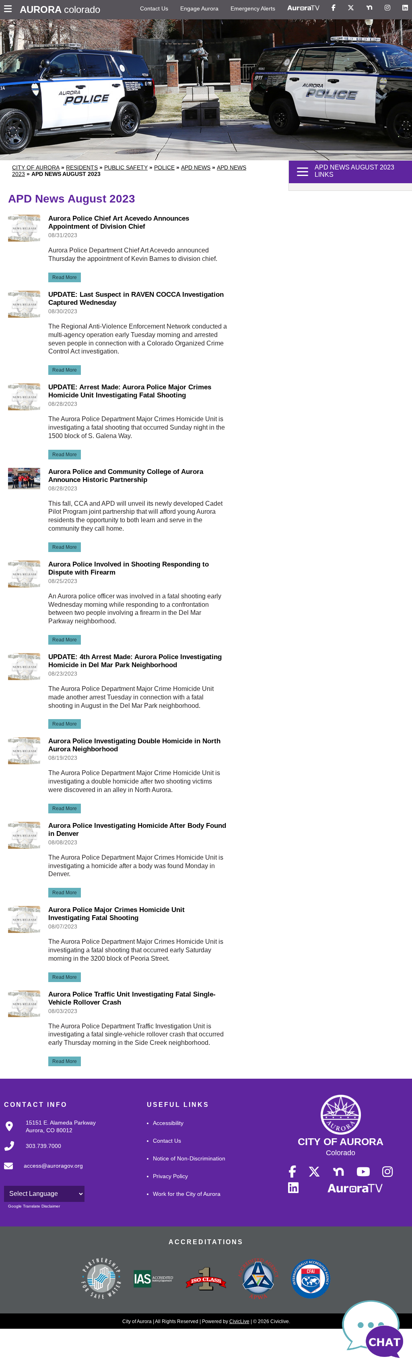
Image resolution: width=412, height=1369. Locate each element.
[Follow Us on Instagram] (387, 8)
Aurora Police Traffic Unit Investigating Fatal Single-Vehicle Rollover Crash (132, 998)
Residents (82, 167)
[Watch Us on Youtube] (363, 1172)
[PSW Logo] (101, 1279)
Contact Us (154, 8)
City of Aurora (36, 167)
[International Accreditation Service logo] (154, 1279)
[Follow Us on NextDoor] (369, 8)
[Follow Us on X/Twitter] (351, 8)
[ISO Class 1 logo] (206, 1279)
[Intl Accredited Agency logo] (310, 1280)
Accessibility (168, 1123)
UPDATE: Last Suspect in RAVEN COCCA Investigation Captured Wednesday (136, 298)
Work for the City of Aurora (186, 1194)
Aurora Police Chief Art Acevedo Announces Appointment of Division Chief (118, 222)
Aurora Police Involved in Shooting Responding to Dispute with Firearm (128, 568)
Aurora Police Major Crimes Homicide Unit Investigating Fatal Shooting (116, 914)
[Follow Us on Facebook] (334, 8)
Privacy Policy (170, 1176)
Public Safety (126, 167)
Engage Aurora (199, 8)
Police (164, 167)
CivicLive (239, 1321)
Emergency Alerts (253, 8)
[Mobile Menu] (10, 9)
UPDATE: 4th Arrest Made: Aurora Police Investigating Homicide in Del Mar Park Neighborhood (135, 661)
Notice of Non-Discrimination (189, 1158)
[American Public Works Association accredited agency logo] (258, 1279)
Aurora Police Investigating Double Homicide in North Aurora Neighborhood (134, 745)
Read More (62, 276)
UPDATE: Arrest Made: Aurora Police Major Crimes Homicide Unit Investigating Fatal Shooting (129, 391)
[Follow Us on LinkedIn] (405, 8)
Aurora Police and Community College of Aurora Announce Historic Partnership (125, 476)
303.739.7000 (43, 1146)
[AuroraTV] (303, 8)
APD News (195, 167)
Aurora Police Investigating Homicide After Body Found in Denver (137, 830)
